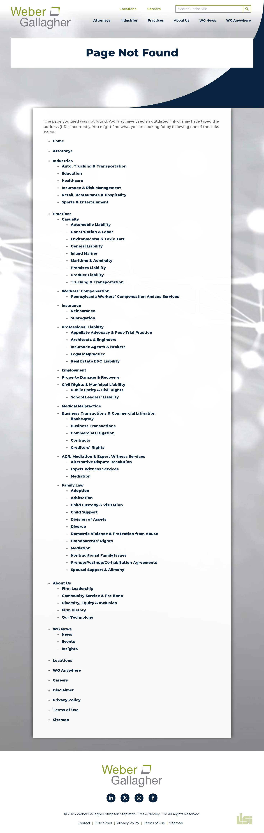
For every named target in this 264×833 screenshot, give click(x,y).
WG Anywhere (238, 20)
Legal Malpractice (88, 354)
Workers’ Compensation (86, 291)
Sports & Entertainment (85, 202)
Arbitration (82, 498)
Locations (128, 9)
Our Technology (77, 617)
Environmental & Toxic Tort (98, 239)
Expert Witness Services (95, 469)
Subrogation (83, 318)
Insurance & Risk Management (91, 188)
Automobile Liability (91, 224)
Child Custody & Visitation (97, 505)
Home (58, 141)
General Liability (87, 246)
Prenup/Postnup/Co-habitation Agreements (114, 562)
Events (68, 641)
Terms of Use (65, 710)
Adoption (80, 490)
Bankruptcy (82, 419)
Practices (156, 20)
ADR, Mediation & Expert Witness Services (103, 456)
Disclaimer (63, 690)
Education (72, 173)
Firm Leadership (77, 588)
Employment (74, 370)
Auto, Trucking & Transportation (94, 166)
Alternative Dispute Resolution (101, 462)
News (67, 634)
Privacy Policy (66, 700)
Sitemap (61, 720)
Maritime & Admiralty (91, 260)
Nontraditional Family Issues (99, 555)
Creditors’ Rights (88, 447)
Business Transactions (93, 426)
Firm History (74, 610)
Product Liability (87, 275)
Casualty (70, 219)
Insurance (71, 305)
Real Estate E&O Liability (95, 361)
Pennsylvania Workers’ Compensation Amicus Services (125, 296)
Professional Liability (82, 327)
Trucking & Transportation (97, 282)
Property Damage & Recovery (90, 377)
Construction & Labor (92, 232)
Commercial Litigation (93, 433)
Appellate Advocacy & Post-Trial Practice (111, 332)
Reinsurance (83, 311)
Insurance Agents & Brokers (98, 347)
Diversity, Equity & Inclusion (89, 603)
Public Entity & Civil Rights (97, 390)
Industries (129, 20)
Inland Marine (84, 253)
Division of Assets (88, 519)
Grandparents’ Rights (92, 541)
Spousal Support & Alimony (97, 570)
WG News (207, 20)
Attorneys (101, 20)
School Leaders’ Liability (95, 397)
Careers (154, 9)
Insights (70, 649)
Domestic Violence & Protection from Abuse (114, 534)
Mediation (81, 476)
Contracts (80, 440)
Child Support (84, 512)
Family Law (73, 485)
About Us (181, 20)
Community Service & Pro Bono (92, 596)
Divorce (78, 526)
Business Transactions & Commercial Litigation (109, 413)
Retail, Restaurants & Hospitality (94, 195)
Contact (84, 823)
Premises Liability (88, 268)
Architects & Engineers (93, 340)
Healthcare (72, 180)
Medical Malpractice (81, 406)
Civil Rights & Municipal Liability (93, 384)
